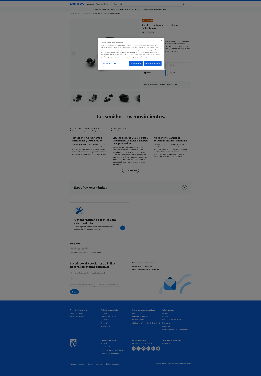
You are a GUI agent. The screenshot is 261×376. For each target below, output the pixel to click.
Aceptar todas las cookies (152, 63)
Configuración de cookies (109, 63)
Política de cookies (143, 58)
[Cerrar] (161, 40)
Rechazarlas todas (136, 63)
